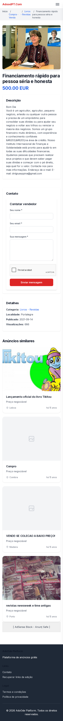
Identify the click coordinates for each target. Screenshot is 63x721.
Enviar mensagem (31, 282)
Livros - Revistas (29, 309)
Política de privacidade (15, 696)
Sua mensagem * (19, 236)
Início (5, 11)
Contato (7, 672)
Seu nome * (16, 210)
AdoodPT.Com (12, 4)
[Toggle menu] (57, 4)
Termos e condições (14, 691)
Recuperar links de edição (17, 677)
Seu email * (16, 223)
